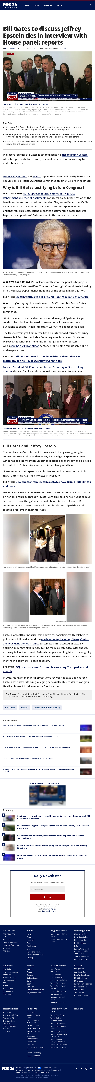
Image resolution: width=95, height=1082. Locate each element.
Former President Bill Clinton (20, 367)
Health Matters (80, 943)
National (30, 940)
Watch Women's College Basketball (57, 1040)
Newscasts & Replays (11, 942)
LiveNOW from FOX (11, 945)
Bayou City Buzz (57, 994)
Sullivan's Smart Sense (36, 955)
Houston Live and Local (57, 998)
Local (29, 934)
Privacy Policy (50, 909)
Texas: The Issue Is (58, 991)
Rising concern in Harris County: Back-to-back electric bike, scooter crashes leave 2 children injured (39, 770)
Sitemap (30, 958)
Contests (6, 1031)
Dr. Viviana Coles (81, 937)
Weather (8, 965)
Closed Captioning (34, 1053)
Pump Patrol (8, 991)
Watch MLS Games (58, 1047)
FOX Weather (8, 994)
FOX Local (21, 49)
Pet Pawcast (79, 990)
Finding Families (80, 940)
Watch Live (9, 930)
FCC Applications (33, 1056)
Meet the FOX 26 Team (33, 1016)
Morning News (82, 930)
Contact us (31, 1012)
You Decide (31, 946)
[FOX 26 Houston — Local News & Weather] (11, 5)
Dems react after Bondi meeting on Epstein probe (25, 104)
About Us (32, 1008)
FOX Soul (6, 951)
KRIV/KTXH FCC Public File (35, 1048)
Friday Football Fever (35, 990)
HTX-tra (78, 1008)
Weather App (8, 988)
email (91, 1069)
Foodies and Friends (82, 987)
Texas (29, 937)
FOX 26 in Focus (80, 978)
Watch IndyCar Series (58, 1031)
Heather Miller (10, 49)
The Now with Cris (10, 1015)
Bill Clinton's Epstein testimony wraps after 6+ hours (26, 428)
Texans (30, 972)
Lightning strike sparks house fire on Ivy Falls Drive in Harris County (29, 758)
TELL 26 (6, 939)
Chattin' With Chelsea (58, 980)
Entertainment (11, 1008)
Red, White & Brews (82, 975)
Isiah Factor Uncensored (55, 970)
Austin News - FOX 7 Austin (58, 940)
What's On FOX (33, 1025)
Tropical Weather (10, 977)
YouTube (6, 948)
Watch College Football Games (56, 1019)
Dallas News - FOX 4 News (58, 935)
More (59, 5)
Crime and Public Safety (47, 707)
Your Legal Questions (82, 956)
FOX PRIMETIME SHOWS (9, 1027)
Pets (76, 946)
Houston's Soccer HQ (82, 995)
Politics (24, 707)
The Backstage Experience (9, 1022)
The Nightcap (55, 974)
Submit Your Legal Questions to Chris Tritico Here (81, 951)
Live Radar (7, 969)
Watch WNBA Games (59, 1044)
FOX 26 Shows (58, 965)
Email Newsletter (33, 1028)
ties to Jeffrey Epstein (75, 154)
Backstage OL (8, 1018)
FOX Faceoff (79, 981)
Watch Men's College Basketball (58, 1035)
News (30, 930)
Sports (30, 965)
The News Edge (56, 977)
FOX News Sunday (34, 952)
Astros (29, 969)
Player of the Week (34, 993)
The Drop (7, 1012)
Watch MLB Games (58, 1023)
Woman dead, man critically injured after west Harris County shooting (30, 736)
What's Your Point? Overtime (58, 987)
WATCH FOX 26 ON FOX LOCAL (34, 1021)
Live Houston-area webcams (10, 973)
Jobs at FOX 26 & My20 (33, 1032)
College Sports (32, 978)
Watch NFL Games (58, 1015)
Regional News (58, 930)
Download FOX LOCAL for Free (44, 783)
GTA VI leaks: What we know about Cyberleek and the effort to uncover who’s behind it (36, 747)
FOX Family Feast (81, 959)
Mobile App (31, 1042)
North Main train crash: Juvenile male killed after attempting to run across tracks (34, 725)
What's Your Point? (58, 983)
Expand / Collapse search (90, 5)
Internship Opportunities (32, 1037)
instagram (86, 1069)
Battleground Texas (58, 1002)
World (29, 943)
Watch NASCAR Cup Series (58, 1027)
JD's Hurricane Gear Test (11, 981)
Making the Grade (81, 934)
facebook (77, 1069)
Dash (29, 984)
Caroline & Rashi (80, 972)
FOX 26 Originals (79, 967)
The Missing (79, 993)
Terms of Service (49, 911)
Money (29, 949)
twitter (82, 1069)
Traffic (5, 985)
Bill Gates (30, 49)
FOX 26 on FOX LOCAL (9, 935)
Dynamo (30, 981)
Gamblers (30, 987)
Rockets (30, 975)
